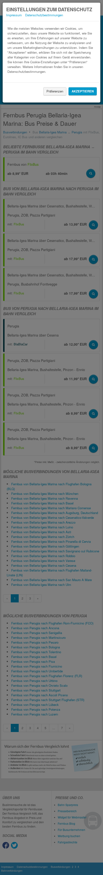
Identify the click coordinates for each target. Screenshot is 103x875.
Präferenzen (54, 91)
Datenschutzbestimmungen (44, 15)
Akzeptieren (83, 91)
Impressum (14, 15)
